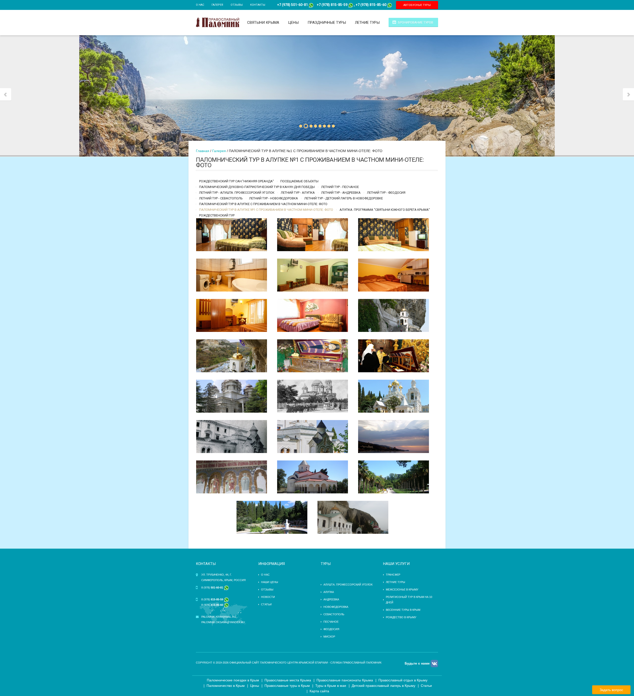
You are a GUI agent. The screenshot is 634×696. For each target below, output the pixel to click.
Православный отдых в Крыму (402, 680)
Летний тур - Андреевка (341, 192)
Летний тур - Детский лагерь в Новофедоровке (343, 198)
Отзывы (237, 4)
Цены (293, 22)
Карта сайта (319, 691)
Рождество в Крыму (401, 617)
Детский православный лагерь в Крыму (383, 686)
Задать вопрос (611, 690)
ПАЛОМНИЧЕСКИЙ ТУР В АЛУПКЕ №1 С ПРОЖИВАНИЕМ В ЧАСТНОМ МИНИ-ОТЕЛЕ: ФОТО (266, 210)
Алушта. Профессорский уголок (347, 584)
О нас (200, 4)
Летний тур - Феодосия (386, 192)
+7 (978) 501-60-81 (292, 5)
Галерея (217, 4)
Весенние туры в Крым (403, 609)
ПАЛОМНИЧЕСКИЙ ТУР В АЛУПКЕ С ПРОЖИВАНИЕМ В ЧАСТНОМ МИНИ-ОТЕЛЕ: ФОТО (263, 204)
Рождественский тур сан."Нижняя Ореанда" (236, 181)
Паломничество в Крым (226, 686)
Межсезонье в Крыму (402, 589)
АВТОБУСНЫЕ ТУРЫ (417, 5)
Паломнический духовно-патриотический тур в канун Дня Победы (257, 187)
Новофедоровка (335, 606)
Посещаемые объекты (299, 181)
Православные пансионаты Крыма (345, 680)
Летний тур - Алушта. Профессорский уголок (236, 192)
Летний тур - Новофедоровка (273, 198)
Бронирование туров (415, 22)
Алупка (328, 591)
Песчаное (331, 621)
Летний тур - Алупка (298, 192)
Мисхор (329, 636)
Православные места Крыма (287, 680)
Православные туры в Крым (287, 686)
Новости (268, 596)
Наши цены (269, 582)
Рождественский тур (217, 215)
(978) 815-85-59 (334, 5)
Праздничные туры (327, 22)
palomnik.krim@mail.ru (218, 616)
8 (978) (212, 587)
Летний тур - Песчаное (340, 187)
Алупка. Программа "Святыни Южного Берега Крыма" (385, 210)
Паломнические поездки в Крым (233, 680)
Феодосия (331, 629)
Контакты (257, 4)
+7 (319, 5)
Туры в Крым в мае (330, 686)
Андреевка (331, 599)
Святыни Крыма (263, 22)
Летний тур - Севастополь (221, 198)
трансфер (393, 574)
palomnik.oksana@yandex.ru (223, 622)
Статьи (266, 604)
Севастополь (333, 614)
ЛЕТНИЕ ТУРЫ (395, 582)
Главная (202, 151)
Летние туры (367, 22)
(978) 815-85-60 (373, 5)
